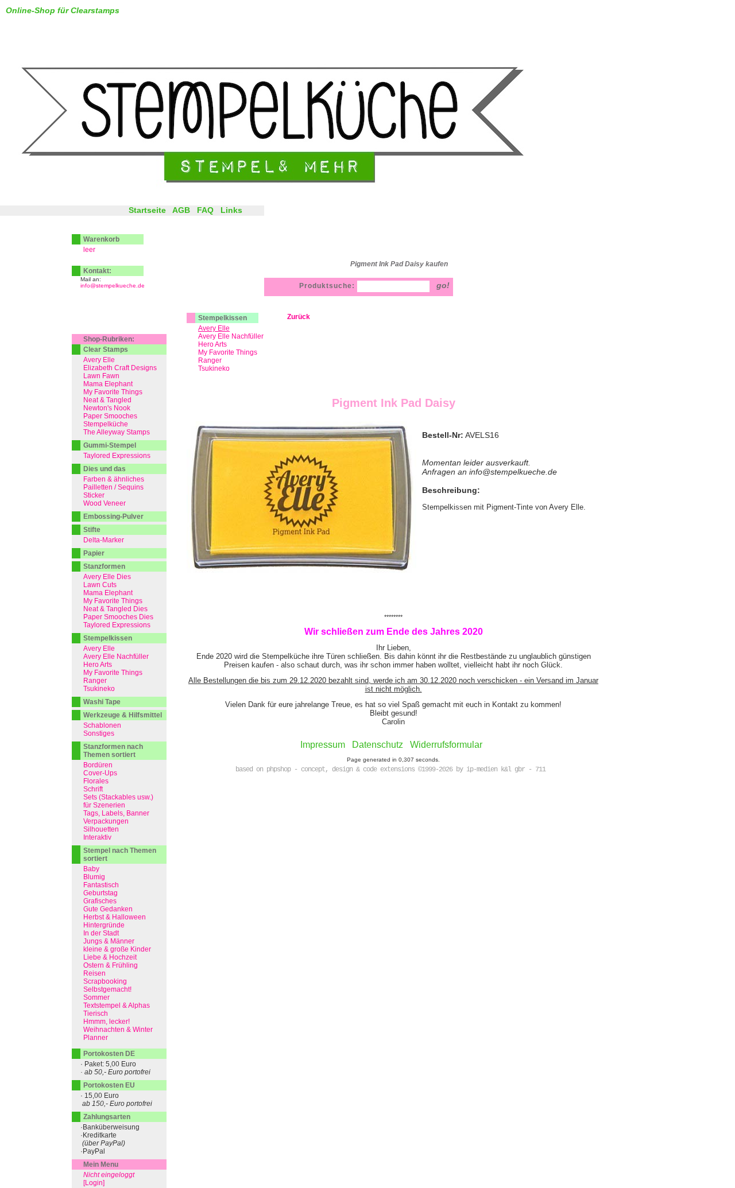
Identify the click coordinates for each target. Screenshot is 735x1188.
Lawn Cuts (100, 585)
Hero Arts (212, 344)
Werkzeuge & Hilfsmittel (122, 715)
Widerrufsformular (446, 745)
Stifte (91, 530)
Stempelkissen (222, 318)
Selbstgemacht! (107, 989)
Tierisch (95, 1014)
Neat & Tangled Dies (115, 609)
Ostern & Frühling (110, 965)
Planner (95, 1038)
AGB (181, 210)
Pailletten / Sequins (113, 487)
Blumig (94, 877)
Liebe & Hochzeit (110, 957)
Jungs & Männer (108, 941)
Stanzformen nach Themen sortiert (113, 751)
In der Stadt (101, 933)
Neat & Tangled (107, 400)
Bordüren (98, 765)
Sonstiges (98, 733)
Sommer (96, 997)
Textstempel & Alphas (116, 1005)
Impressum (322, 745)
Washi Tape (102, 702)
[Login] (94, 1183)
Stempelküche (105, 424)
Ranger (210, 360)
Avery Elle (99, 360)
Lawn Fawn (101, 376)
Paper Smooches (110, 416)
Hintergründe (104, 925)
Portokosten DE (109, 1054)
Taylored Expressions (116, 456)
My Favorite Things (227, 352)
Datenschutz (377, 745)
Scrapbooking (105, 981)
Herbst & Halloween (114, 917)
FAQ (205, 210)
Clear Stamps (105, 349)
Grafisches (100, 901)
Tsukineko (214, 368)
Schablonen (102, 725)
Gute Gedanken (108, 909)
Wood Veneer (104, 503)
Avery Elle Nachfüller (231, 336)
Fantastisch (101, 885)
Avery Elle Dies (107, 577)
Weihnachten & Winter (118, 1030)
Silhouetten (101, 829)
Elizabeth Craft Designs (120, 368)
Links (231, 210)
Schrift (93, 789)
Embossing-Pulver (113, 517)
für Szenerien (104, 805)
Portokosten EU (109, 1085)
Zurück (298, 317)
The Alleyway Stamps (116, 432)
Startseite (147, 210)
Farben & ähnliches (113, 479)
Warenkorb (101, 239)
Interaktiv (97, 837)
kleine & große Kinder (117, 949)
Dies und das (104, 469)
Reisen (94, 973)
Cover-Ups (100, 773)
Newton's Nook (106, 408)
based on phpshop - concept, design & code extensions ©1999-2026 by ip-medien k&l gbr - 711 (390, 770)
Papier (94, 553)
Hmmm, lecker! (106, 1022)
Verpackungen (106, 821)
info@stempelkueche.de (112, 285)
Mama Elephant (108, 384)
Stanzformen (104, 566)
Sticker (94, 495)
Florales (96, 781)
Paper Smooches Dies (118, 617)
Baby (91, 869)
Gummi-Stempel (109, 445)
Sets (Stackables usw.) (118, 797)
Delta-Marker (103, 540)
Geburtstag (100, 893)
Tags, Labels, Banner (116, 813)
